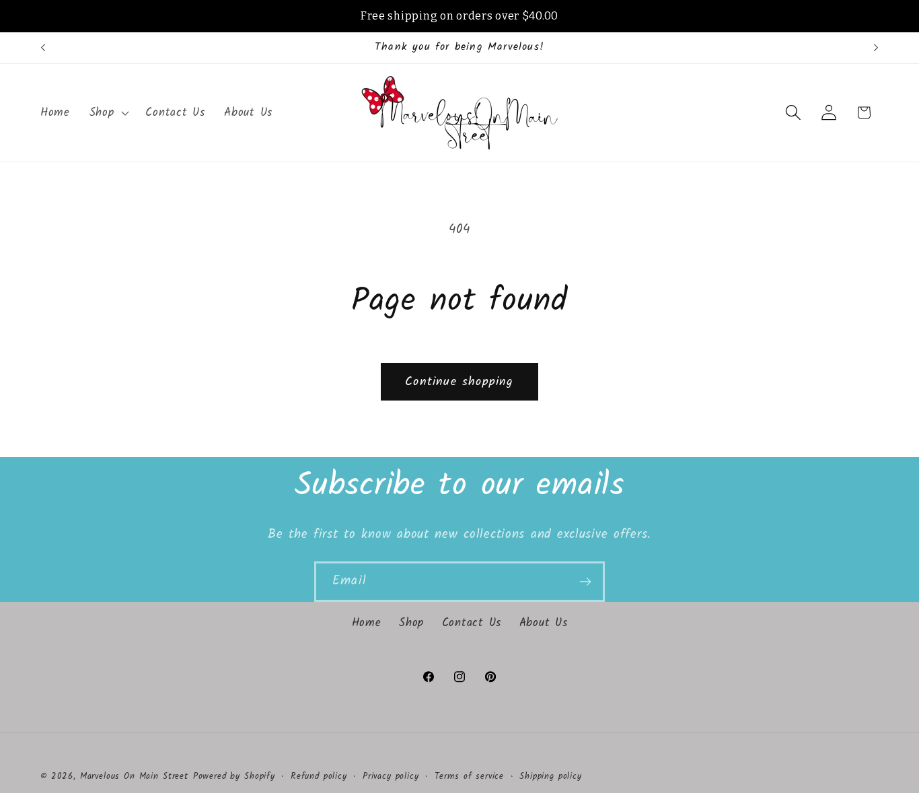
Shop (411, 623)
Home (366, 623)
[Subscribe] (585, 581)
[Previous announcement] (43, 47)
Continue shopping (459, 382)
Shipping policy (550, 777)
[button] (107, 112)
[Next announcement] (876, 47)
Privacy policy (391, 777)
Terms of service (469, 777)
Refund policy (319, 777)
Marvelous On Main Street (134, 776)
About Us (543, 623)
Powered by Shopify (234, 776)
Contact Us (471, 623)
